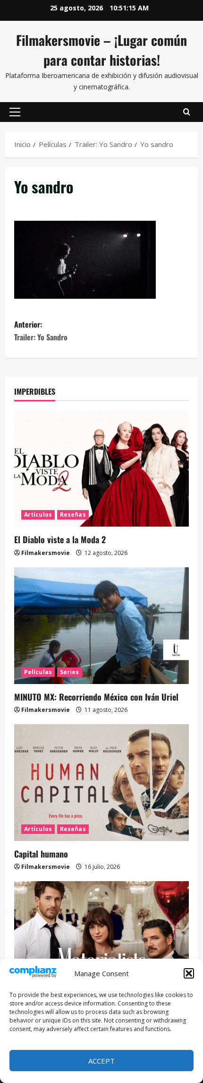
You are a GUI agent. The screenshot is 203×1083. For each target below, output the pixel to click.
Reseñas (73, 515)
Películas (38, 672)
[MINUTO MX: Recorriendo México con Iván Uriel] (101, 625)
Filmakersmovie (45, 553)
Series (69, 672)
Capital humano (41, 854)
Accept (101, 1061)
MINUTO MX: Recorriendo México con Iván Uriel (96, 697)
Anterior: (41, 331)
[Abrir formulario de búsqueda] (186, 112)
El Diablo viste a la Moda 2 (60, 539)
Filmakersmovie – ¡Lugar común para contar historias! (101, 49)
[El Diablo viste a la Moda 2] (101, 468)
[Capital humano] (101, 782)
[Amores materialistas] (101, 939)
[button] (189, 973)
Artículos (38, 515)
